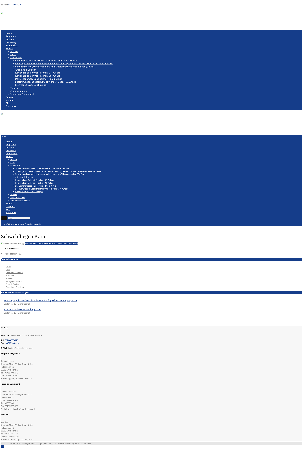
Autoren (10, 39)
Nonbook (9, 278)
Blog (8, 103)
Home (9, 33)
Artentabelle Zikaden (25, 70)
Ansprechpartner (18, 91)
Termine (14, 88)
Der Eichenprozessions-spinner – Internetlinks (38, 79)
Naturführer (11, 275)
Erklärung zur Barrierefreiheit (78, 443)
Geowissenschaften (14, 273)
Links (13, 54)
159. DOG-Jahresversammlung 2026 (22, 309)
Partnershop (12, 45)
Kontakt (9, 97)
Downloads (16, 57)
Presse (14, 51)
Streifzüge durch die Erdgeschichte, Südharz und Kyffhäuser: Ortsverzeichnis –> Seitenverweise (64, 63)
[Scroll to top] (2, 446)
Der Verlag (11, 42)
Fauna (8, 267)
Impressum (46, 443)
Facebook (11, 106)
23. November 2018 (11, 248)
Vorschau (10, 100)
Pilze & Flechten (13, 284)
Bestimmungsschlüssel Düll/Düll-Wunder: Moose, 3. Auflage (45, 82)
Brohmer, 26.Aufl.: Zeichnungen (31, 85)
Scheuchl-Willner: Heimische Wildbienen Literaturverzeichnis (46, 60)
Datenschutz (58, 443)
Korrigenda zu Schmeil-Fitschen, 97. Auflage (37, 72)
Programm (11, 36)
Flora (8, 270)
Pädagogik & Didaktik (15, 281)
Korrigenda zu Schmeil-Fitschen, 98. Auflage (37, 76)
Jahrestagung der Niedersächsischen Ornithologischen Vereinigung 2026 (40, 300)
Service (9, 48)
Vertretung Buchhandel (22, 94)
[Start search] (4, 218)
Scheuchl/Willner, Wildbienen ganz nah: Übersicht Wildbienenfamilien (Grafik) (54, 66)
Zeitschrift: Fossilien (15, 287)
